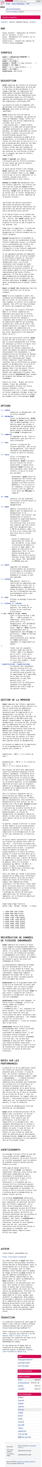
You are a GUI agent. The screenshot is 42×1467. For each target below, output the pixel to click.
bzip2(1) (4, 22)
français (21, 1410)
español (21, 1407)
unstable (21, 1389)
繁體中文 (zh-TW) (24, 1437)
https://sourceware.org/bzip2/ (15, 1257)
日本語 (20, 1413)
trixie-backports (23, 1383)
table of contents (25, 1371)
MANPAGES (9, 0)
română (21, 1422)
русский (21, 1425)
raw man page (23, 1366)
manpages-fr (14, 11)
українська (22, 1431)
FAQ (27, 4)
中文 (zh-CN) (22, 1434)
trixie (8, 11)
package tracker (24, 1363)
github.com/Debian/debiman (27, 1461)
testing (20, 1386)
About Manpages (18, 4)
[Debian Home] (2, 4)
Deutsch (21, 1400)
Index (8, 4)
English (21, 1403)
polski (20, 1419)
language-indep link (25, 1360)
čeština (20, 1397)
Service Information (13, 9)
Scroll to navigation (9, 17)
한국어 (20, 1416)
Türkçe (20, 1428)
